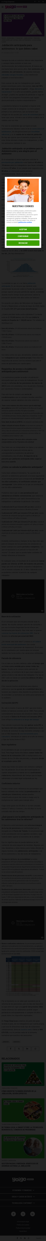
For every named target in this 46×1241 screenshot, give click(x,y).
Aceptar (23, 229)
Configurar (23, 236)
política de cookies (25, 222)
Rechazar (23, 243)
